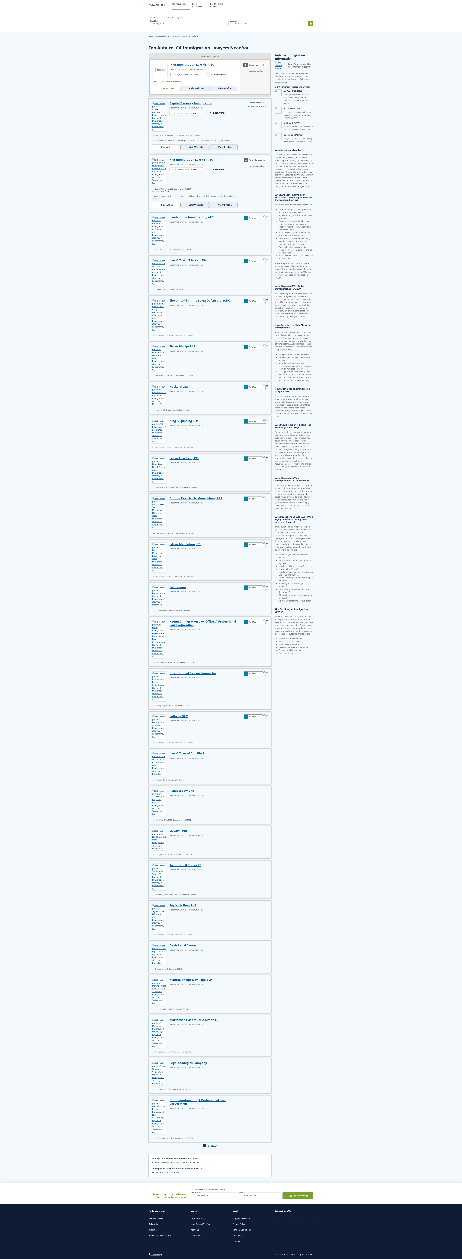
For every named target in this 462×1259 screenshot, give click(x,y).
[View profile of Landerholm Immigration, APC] (159, 230)
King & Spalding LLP (184, 421)
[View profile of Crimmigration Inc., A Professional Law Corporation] (159, 1116)
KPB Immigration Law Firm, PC (192, 64)
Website (196, 88)
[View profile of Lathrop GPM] (159, 726)
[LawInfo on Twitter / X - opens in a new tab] (288, 1216)
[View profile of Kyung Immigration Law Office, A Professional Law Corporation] (159, 639)
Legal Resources (197, 5)
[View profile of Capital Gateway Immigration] (159, 116)
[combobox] (188, 23)
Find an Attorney (157, 1211)
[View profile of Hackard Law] (159, 395)
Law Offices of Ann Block (187, 753)
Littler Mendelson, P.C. (185, 544)
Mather (167, 1172)
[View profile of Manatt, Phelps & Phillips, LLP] (159, 991)
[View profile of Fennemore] (159, 596)
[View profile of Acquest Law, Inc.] (159, 802)
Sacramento (157, 1172)
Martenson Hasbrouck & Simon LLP (195, 1020)
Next (213, 1145)
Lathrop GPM (179, 716)
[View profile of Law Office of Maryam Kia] (159, 272)
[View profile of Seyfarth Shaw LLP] (159, 917)
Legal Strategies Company (188, 1063)
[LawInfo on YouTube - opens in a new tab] (299, 1216)
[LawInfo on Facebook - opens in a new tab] (277, 1216)
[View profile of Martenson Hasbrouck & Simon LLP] (159, 1033)
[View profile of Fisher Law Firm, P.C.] (159, 469)
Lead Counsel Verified (216, 5)
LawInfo (195, 1211)
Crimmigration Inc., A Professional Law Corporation (198, 1101)
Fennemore (178, 587)
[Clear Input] (225, 23)
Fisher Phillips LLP (182, 346)
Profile (224, 88)
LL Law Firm (178, 831)
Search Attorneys (298, 1195)
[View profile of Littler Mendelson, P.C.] (159, 557)
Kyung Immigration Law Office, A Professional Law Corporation (203, 623)
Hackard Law (179, 386)
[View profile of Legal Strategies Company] (159, 1073)
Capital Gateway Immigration (191, 103)
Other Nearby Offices (160, 191)
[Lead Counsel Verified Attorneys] (280, 65)
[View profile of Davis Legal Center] (159, 954)
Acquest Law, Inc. (182, 791)
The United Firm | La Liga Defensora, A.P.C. (200, 300)
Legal (235, 1211)
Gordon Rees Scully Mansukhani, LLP (196, 498)
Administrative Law (160, 1162)
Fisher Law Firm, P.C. (184, 458)
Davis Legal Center (183, 945)
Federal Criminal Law (189, 1162)
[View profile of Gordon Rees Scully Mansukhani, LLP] (159, 512)
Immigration (175, 36)
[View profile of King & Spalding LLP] (159, 431)
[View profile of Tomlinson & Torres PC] (159, 876)
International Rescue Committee (193, 673)
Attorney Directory (162, 36)
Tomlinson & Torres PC (185, 865)
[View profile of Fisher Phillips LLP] (159, 358)
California (186, 36)
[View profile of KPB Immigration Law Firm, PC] (160, 70)
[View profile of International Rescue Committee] (159, 686)
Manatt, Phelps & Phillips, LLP (191, 980)
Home (151, 36)
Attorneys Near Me (181, 5)
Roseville (175, 1172)
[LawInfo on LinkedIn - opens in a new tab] (310, 1216)
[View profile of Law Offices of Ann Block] (159, 763)
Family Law (175, 1162)
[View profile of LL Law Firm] (159, 839)
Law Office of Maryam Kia (188, 260)
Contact (168, 88)
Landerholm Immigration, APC (192, 217)
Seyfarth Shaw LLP (183, 905)
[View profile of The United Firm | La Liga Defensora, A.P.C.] (159, 315)
